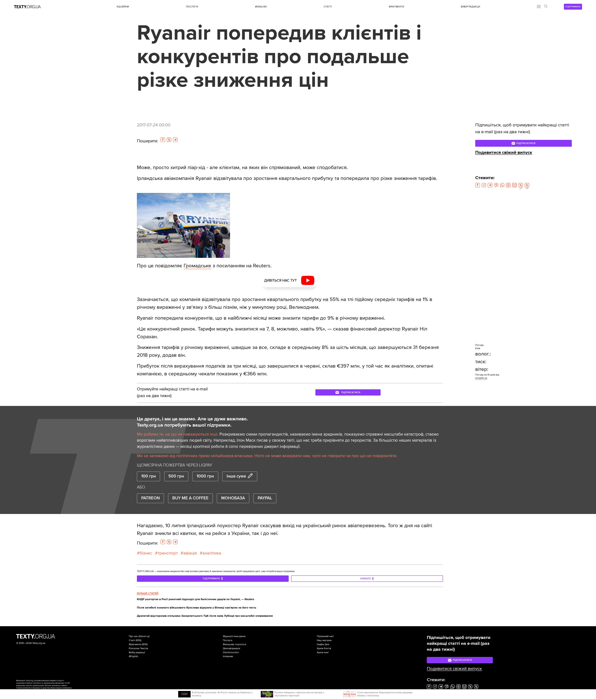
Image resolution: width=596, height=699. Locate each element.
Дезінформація (231, 648)
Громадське (197, 265)
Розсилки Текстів (138, 648)
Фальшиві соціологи (234, 644)
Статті (132, 640)
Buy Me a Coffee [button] (190, 498)
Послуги (227, 640)
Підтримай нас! (325, 636)
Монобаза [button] (233, 498)
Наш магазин (324, 640)
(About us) (143, 636)
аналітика (211, 553)
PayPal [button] (265, 498)
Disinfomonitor (231, 652)
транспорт (168, 553)
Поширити (147, 141)
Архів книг (323, 652)
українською (38, 685)
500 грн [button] (176, 476)
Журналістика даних (234, 636)
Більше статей (147, 593)
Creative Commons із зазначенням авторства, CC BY (47, 683)
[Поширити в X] (169, 139)
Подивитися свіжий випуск (503, 152)
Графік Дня (323, 644)
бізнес (146, 553)
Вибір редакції (137, 652)
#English (133, 656)
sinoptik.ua (481, 378)
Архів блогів (324, 648)
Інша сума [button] (236, 476)
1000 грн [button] (205, 476)
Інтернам (228, 656)
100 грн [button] (148, 476)
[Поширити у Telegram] (175, 139)
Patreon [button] (150, 498)
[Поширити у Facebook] (162, 139)
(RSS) (138, 640)
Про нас (133, 636)
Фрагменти (135, 644)
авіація (190, 553)
